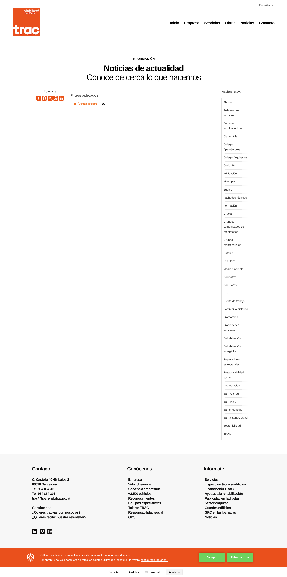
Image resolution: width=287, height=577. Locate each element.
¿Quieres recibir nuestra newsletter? (59, 517)
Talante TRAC (138, 508)
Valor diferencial (140, 484)
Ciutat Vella (230, 136)
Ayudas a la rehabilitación (224, 494)
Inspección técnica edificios (225, 484)
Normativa (230, 277)
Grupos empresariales (232, 242)
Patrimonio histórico (236, 309)
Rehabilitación (232, 338)
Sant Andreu (231, 393)
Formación (230, 205)
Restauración (232, 385)
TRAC (227, 433)
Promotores (231, 317)
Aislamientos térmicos (231, 113)
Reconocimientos (141, 498)
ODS (226, 293)
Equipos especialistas (144, 503)
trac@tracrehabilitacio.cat (51, 498)
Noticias (247, 23)
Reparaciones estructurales (232, 362)
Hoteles (228, 252)
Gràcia (228, 213)
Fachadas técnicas (235, 197)
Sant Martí (230, 401)
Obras (230, 23)
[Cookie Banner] (143, 562)
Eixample (229, 181)
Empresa (191, 23)
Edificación (230, 173)
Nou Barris (230, 285)
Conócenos (139, 468)
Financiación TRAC (219, 489)
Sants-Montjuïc (233, 409)
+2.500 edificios (139, 494)
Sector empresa (216, 503)
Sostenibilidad (232, 425)
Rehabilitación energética (232, 349)
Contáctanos (41, 508)
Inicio (174, 23)
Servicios (212, 23)
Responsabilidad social (234, 375)
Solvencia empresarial (144, 489)
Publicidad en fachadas (222, 498)
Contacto (266, 23)
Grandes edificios (218, 508)
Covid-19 (229, 165)
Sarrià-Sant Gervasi (236, 417)
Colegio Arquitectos (235, 157)
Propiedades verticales (231, 328)
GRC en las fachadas (220, 512)
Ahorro (228, 102)
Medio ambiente (233, 269)
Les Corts (229, 260)
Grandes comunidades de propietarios (234, 226)
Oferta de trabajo (234, 301)
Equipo (228, 189)
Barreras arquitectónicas (233, 126)
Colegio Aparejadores (232, 147)
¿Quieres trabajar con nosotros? (56, 512)
